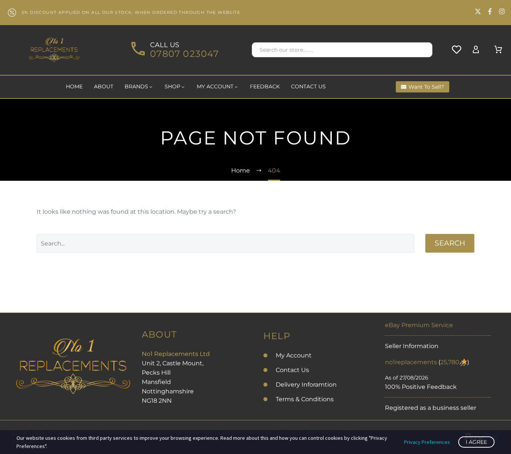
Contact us (308, 86)
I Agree (476, 442)
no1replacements (411, 362)
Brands (136, 86)
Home (74, 86)
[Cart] (498, 49)
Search (450, 243)
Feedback (265, 86)
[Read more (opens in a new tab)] (174, 50)
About (103, 86)
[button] (423, 49)
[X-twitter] (478, 11)
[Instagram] (502, 11)
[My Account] (475, 49)
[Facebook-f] (490, 11)
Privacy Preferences (427, 442)
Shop (172, 86)
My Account (215, 86)
